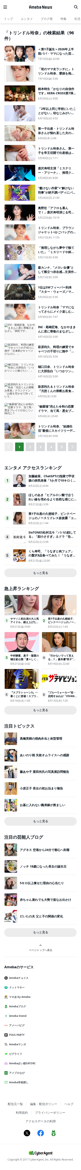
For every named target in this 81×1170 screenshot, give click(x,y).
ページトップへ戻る (40, 950)
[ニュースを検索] (75, 7)
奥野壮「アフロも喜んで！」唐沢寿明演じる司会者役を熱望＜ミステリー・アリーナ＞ (56, 214)
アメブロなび (17, 1073)
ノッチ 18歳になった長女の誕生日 (43, 866)
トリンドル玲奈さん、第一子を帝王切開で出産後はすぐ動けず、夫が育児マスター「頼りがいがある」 (56, 154)
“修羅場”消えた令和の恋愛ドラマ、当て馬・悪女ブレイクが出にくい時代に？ (56, 410)
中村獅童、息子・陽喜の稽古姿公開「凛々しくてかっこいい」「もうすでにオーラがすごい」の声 (24, 661)
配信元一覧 (15, 1104)
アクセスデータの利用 (40, 1121)
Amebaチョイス (19, 978)
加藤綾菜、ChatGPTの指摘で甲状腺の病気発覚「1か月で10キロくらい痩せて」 (52, 480)
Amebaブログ (17, 1006)
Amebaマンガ (17, 1044)
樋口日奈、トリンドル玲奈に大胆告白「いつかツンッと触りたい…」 (56, 371)
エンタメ (27, 19)
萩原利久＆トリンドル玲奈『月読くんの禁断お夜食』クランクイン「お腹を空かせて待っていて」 (56, 392)
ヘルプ (68, 1104)
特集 (63, 19)
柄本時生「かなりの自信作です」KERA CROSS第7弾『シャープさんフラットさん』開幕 (56, 95)
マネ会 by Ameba (19, 997)
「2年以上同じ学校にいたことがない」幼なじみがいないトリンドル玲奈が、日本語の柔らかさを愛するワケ (57, 115)
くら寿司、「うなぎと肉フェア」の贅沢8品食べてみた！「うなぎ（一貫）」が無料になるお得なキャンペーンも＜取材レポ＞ (51, 557)
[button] (72, 446)
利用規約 (22, 1112)
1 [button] (19, 447)
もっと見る (40, 573)
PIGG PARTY (16, 1035)
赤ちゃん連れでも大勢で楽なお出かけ (45, 900)
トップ (8, 19)
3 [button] (40, 447)
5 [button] (62, 447)
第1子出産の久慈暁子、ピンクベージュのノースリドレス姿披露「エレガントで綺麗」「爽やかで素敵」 (52, 520)
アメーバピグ (17, 1025)
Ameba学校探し (19, 1082)
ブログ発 (47, 19)
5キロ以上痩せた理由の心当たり (42, 883)
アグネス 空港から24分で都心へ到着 (45, 850)
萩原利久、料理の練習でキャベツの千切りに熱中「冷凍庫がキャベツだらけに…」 (56, 353)
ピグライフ (15, 1054)
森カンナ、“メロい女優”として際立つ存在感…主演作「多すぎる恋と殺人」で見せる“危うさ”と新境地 (56, 273)
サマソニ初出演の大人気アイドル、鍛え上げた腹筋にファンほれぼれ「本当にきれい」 (24, 624)
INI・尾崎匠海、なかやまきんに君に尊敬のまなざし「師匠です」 (57, 331)
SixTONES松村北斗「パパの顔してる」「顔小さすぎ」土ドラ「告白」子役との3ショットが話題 (52, 536)
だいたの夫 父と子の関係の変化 (41, 916)
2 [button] (30, 447)
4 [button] (51, 447)
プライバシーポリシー (50, 1112)
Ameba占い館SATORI (22, 1063)
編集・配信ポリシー (43, 1104)
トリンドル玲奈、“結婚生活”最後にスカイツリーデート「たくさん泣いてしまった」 (57, 432)
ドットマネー (17, 987)
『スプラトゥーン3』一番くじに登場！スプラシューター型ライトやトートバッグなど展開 (24, 698)
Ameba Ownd (18, 1016)
